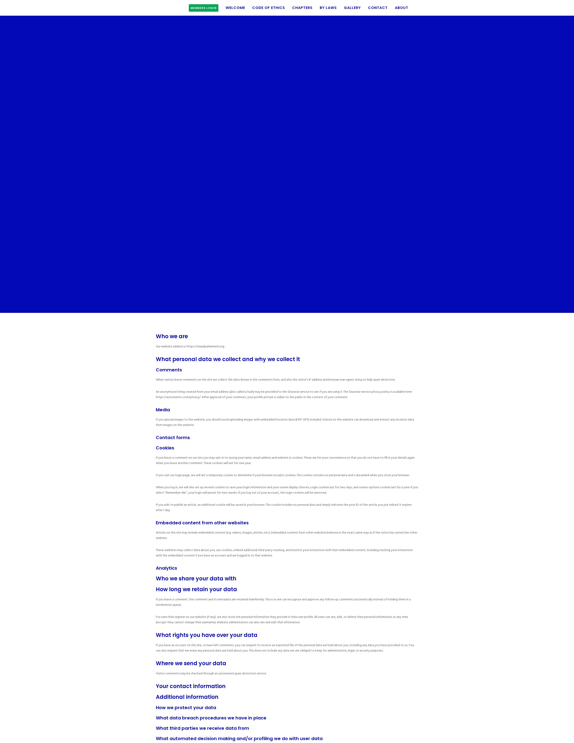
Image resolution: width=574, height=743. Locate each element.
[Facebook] (403, 8)
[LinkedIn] (413, 8)
